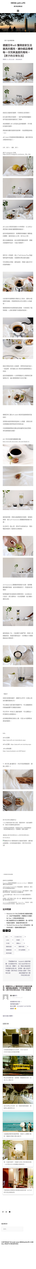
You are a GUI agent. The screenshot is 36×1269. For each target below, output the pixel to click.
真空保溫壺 (9, 953)
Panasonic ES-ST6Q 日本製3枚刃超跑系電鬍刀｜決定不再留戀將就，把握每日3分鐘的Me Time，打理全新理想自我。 (19, 916)
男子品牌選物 (10, 40)
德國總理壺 (9, 950)
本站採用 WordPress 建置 (9, 1263)
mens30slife (19, 59)
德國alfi (18, 943)
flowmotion (18, 936)
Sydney (8, 1266)
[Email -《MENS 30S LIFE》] (9, 1211)
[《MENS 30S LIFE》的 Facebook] (2, 1211)
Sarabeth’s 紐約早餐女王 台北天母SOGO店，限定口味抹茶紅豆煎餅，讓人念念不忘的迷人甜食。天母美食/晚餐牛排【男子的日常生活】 (24, 968)
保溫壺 (18, 940)
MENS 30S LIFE (18, 3)
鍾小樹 (12, 995)
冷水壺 (7, 943)
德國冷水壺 (21, 946)
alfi (7, 936)
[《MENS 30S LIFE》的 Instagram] (6, 1211)
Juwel (7, 940)
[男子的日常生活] (18, 843)
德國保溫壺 (9, 946)
